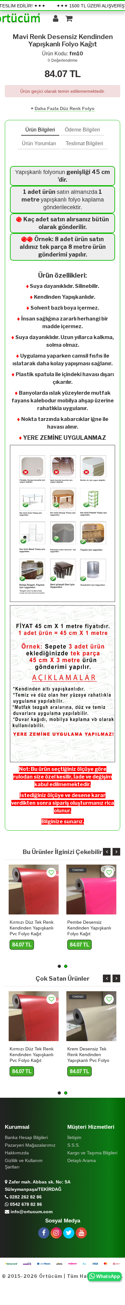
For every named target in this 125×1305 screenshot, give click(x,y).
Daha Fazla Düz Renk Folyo (65, 108)
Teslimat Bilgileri (84, 143)
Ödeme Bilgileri (82, 129)
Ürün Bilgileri (40, 129)
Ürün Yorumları (39, 143)
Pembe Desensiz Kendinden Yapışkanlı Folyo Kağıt (89, 928)
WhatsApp (107, 1276)
